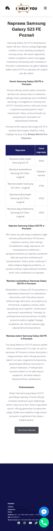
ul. (24, 512)
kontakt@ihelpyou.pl (23, 509)
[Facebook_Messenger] (44, 512)
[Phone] (44, 522)
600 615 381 (18, 507)
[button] (45, 8)
